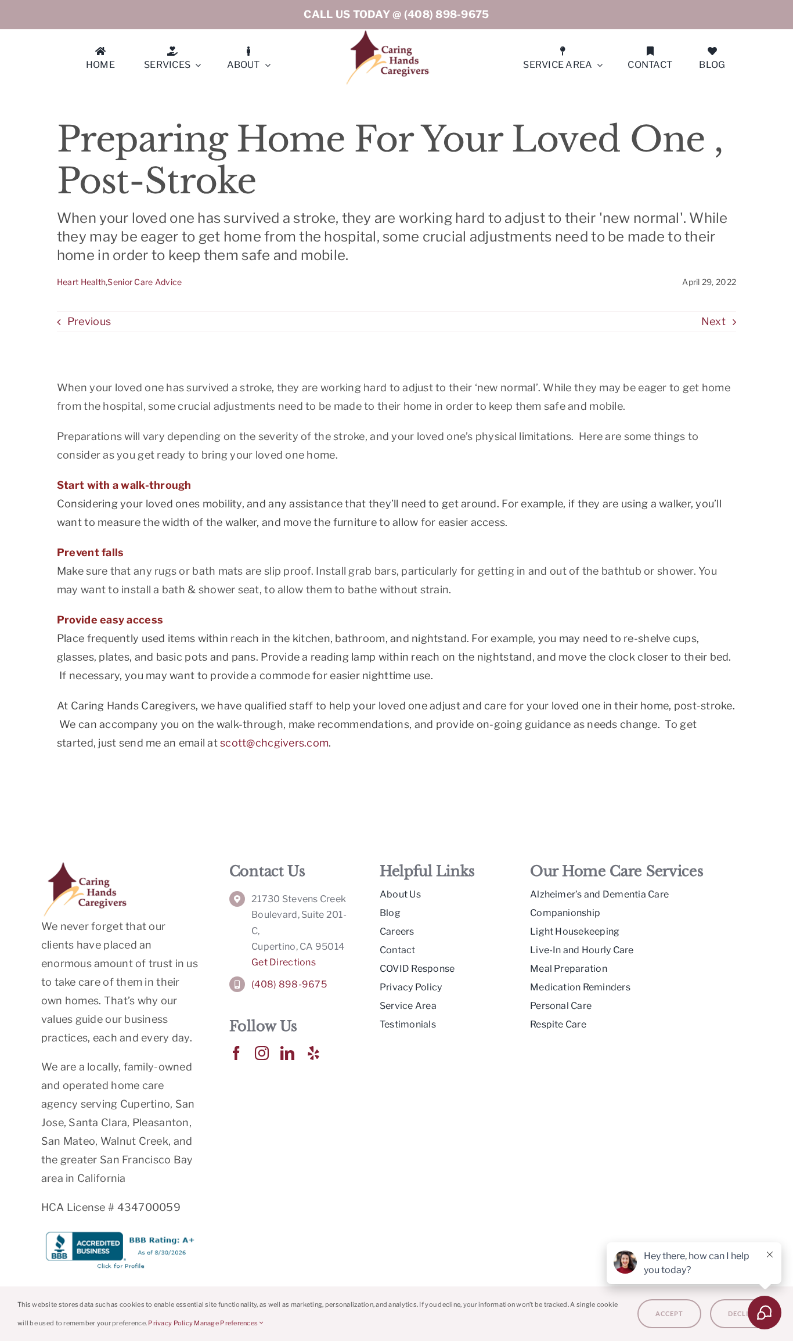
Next (713, 321)
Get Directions (283, 962)
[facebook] (236, 1053)
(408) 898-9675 (446, 14)
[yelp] (313, 1053)
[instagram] (262, 1053)
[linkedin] (287, 1053)
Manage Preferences (226, 1323)
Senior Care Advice (144, 282)
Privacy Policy (170, 1323)
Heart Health (81, 282)
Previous (89, 321)
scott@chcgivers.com (274, 743)
